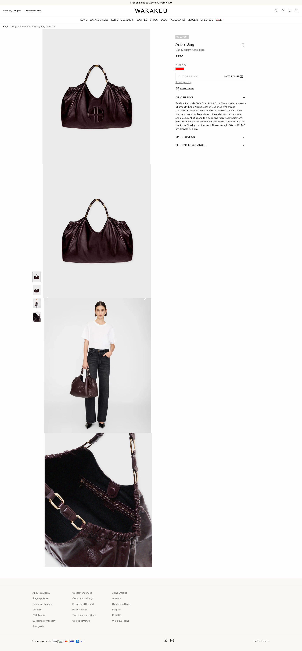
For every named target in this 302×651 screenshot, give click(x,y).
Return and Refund (83, 604)
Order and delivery (82, 598)
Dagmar (116, 609)
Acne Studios (119, 593)
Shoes (154, 20)
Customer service (32, 10)
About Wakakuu (41, 593)
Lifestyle (207, 20)
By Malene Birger (121, 604)
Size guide (38, 626)
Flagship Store (41, 598)
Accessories (178, 20)
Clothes (141, 20)
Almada (116, 598)
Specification (185, 137)
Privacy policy (183, 82)
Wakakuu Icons (99, 20)
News (83, 20)
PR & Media (39, 615)
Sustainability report (44, 620)
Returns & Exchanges (190, 145)
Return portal (79, 609)
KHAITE (116, 615)
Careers (37, 609)
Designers (127, 20)
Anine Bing (184, 44)
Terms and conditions (84, 615)
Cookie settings (81, 620)
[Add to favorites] (242, 45)
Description (184, 97)
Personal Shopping (43, 604)
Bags (164, 20)
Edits (114, 20)
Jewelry (193, 20)
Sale (219, 20)
